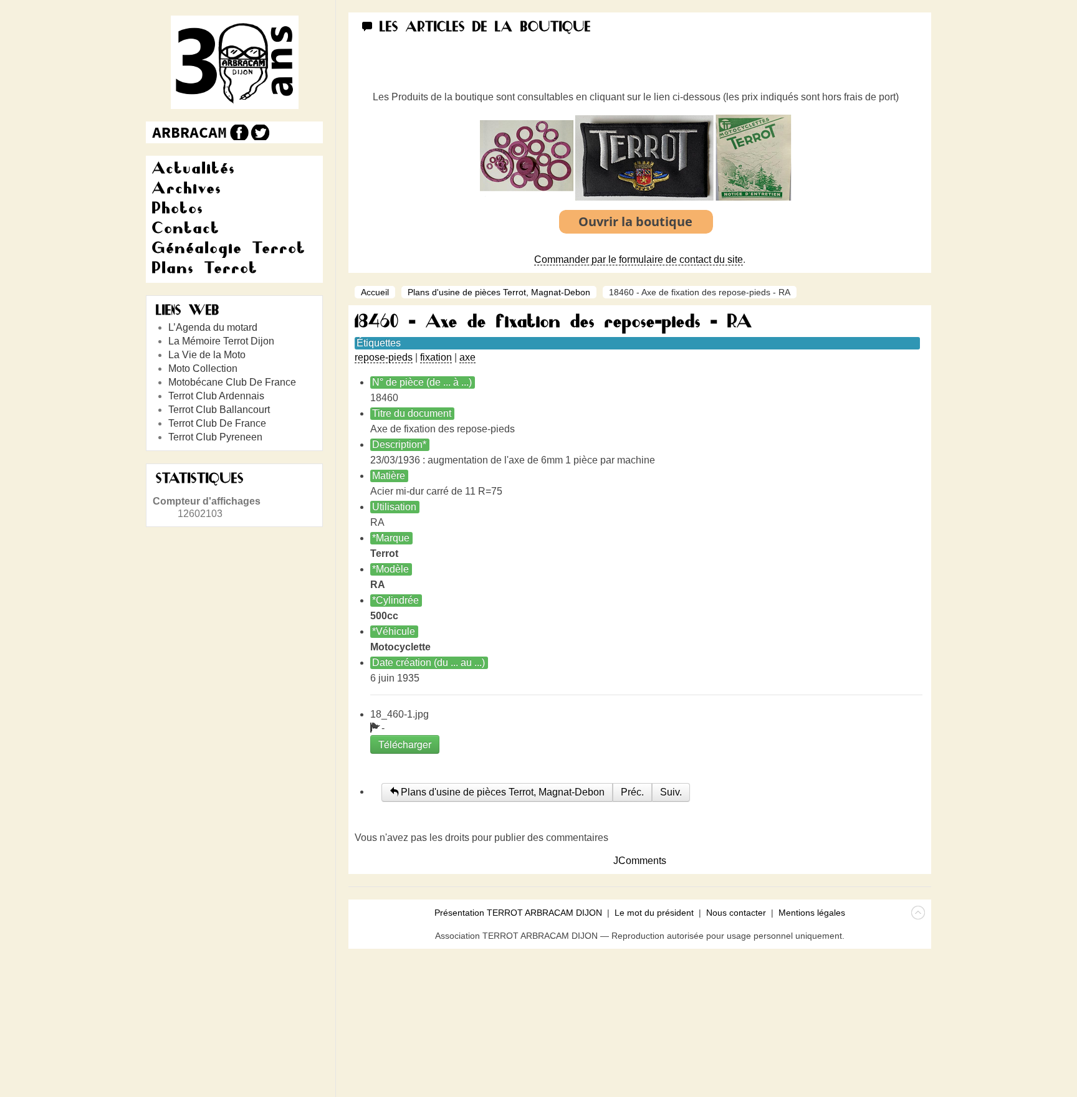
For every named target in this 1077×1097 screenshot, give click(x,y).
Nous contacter (736, 913)
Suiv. (671, 792)
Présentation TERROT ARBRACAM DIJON (518, 913)
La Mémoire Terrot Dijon (221, 341)
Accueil (375, 292)
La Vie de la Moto (207, 354)
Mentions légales (811, 913)
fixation (436, 357)
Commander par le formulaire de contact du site (638, 259)
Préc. (632, 792)
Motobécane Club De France (232, 382)
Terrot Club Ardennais (216, 396)
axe (467, 357)
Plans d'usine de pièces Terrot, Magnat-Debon (499, 292)
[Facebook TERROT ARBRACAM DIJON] (238, 132)
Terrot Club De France (217, 423)
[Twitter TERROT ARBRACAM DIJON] (259, 132)
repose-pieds (384, 357)
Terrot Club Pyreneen (215, 437)
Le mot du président (654, 913)
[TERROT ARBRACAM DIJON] (189, 132)
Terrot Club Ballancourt (219, 409)
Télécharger (404, 744)
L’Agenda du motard (212, 327)
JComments (639, 860)
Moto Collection (202, 368)
